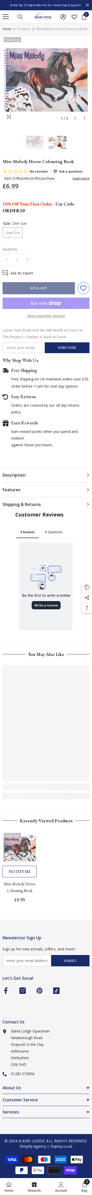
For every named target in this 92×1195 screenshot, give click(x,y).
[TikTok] (56, 990)
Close (87, 5)
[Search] (20, 17)
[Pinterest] (39, 990)
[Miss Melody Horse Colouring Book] (20, 849)
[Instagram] (22, 990)
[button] (75, 118)
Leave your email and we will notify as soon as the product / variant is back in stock (43, 333)
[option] (46, 5)
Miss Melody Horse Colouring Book (20, 887)
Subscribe (67, 347)
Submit (70, 961)
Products (23, 29)
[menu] (6, 17)
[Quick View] (31, 837)
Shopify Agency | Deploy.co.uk (46, 1146)
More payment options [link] (46, 315)
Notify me (20, 871)
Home (7, 29)
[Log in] (63, 16)
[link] (46, 786)
